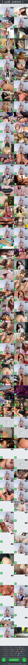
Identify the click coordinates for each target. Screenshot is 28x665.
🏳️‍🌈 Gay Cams (6, 655)
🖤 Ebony (10, 647)
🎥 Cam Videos (21, 659)
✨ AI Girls (14, 657)
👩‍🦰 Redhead (12, 651)
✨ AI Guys (6, 659)
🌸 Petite (22, 651)
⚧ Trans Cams (13, 655)
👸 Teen (18, 649)
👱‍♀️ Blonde (24, 649)
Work (13, 663)
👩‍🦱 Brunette (6, 651)
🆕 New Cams (21, 653)
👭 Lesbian (11, 653)
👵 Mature (13, 649)
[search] (24, 660)
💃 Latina (16, 647)
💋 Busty (6, 653)
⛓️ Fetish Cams (7, 657)
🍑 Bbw (17, 651)
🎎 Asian (5, 647)
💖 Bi (16, 653)
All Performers (20, 663)
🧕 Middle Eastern (6, 649)
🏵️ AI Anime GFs (20, 657)
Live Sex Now (14, 660)
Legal (24, 663)
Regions (9, 663)
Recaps (16, 663)
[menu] (3, 660)
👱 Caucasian (21, 647)
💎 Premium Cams (21, 655)
